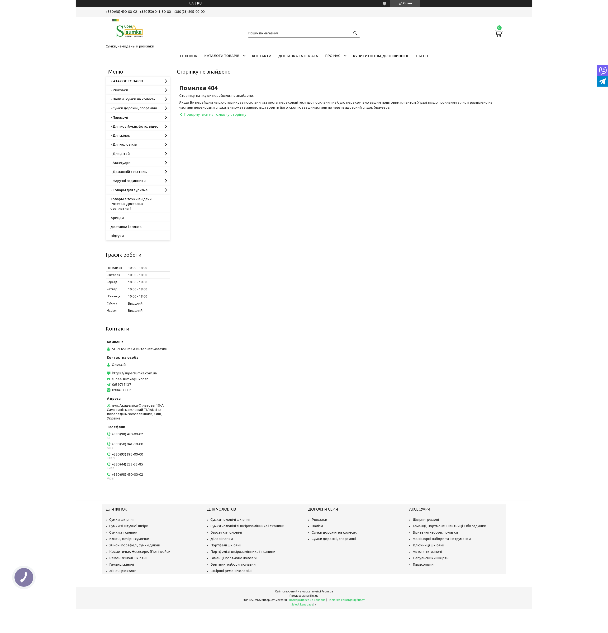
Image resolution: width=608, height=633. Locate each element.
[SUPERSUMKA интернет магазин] (129, 29)
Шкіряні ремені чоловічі (231, 571)
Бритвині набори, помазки (233, 564)
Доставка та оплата (298, 56)
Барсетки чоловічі (226, 532)
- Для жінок (120, 135)
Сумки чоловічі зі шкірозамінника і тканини (247, 526)
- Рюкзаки (119, 90)
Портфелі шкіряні (225, 545)
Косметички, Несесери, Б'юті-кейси (139, 551)
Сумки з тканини (123, 532)
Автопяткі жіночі (427, 551)
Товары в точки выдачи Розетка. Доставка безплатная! (131, 204)
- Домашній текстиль (128, 172)
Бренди (117, 218)
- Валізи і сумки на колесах (133, 99)
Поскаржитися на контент (307, 599)
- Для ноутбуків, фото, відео (134, 126)
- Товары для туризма (128, 190)
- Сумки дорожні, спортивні (133, 108)
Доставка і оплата (126, 227)
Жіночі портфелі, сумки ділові (134, 545)
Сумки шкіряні (121, 519)
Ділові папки (221, 539)
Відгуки (117, 236)
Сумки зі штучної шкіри (128, 526)
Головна (188, 56)
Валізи (317, 526)
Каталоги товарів (221, 56)
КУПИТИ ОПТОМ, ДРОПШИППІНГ (381, 56)
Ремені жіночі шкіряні (128, 558)
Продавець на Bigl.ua (304, 595)
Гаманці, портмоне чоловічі (233, 558)
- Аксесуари (120, 163)
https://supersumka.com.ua (134, 373)
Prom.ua (327, 591)
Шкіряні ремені (426, 519)
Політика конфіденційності (347, 599)
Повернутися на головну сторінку (215, 114)
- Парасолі (119, 117)
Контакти (261, 56)
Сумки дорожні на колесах (334, 532)
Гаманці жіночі (121, 564)
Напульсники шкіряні (431, 558)
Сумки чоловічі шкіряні (230, 519)
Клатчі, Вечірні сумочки (129, 539)
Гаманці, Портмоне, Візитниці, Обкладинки (449, 526)
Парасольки (423, 564)
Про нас (332, 56)
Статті (422, 56)
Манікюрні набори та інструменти (442, 539)
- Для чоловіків (123, 144)
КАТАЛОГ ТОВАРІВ (126, 81)
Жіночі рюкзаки (122, 571)
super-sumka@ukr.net (130, 379)
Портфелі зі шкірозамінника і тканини (242, 551)
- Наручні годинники (128, 181)
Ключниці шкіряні (428, 545)
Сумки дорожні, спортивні (334, 539)
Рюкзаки (319, 519)
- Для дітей (120, 154)
